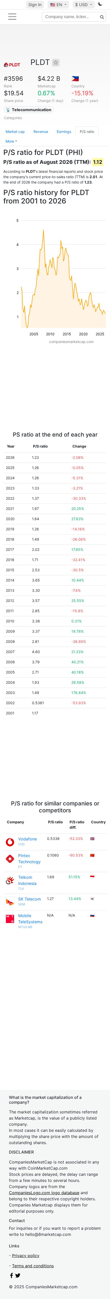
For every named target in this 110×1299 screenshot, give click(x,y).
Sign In (34, 4)
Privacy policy (25, 1255)
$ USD (82, 4)
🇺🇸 (56, 4)
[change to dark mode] (100, 5)
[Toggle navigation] (12, 16)
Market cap (15, 131)
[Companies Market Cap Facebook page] (11, 1276)
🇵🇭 (75, 78)
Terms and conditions (33, 1265)
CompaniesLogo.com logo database (44, 1192)
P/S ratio (87, 131)
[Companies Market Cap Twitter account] (17, 1276)
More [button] (10, 141)
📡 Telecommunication (28, 109)
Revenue (41, 131)
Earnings (64, 131)
